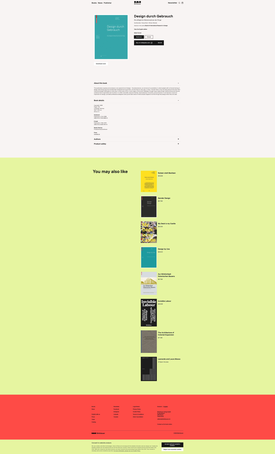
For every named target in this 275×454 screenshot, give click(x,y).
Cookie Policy (136, 411)
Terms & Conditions (138, 414)
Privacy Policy (137, 409)
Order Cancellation (138, 416)
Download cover (101, 63)
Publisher (108, 3)
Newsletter (172, 3)
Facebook (116, 409)
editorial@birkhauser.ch (163, 419)
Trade (93, 419)
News (100, 3)
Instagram (116, 411)
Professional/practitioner (100, 129)
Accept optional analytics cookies (172, 444)
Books (94, 3)
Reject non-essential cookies (172, 449)
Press (93, 416)
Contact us (97, 134)
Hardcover (139, 37)
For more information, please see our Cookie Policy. (127, 450)
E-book (149, 37)
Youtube (116, 416)
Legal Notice (136, 406)
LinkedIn (116, 414)
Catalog (94, 422)
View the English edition (140, 29)
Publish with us (96, 414)
